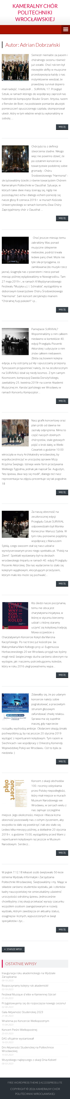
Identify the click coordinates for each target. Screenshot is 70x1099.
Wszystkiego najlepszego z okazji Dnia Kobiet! (29, 1060)
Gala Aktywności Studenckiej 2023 (22, 1012)
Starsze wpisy (14, 949)
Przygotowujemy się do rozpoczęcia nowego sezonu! (34, 1003)
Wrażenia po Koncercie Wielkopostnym (25, 1021)
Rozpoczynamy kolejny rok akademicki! (25, 985)
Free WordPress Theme (23, 1082)
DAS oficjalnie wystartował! (18, 1038)
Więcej (62, 126)
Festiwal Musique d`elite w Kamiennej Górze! (29, 994)
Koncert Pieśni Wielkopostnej (19, 1029)
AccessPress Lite (51, 1082)
